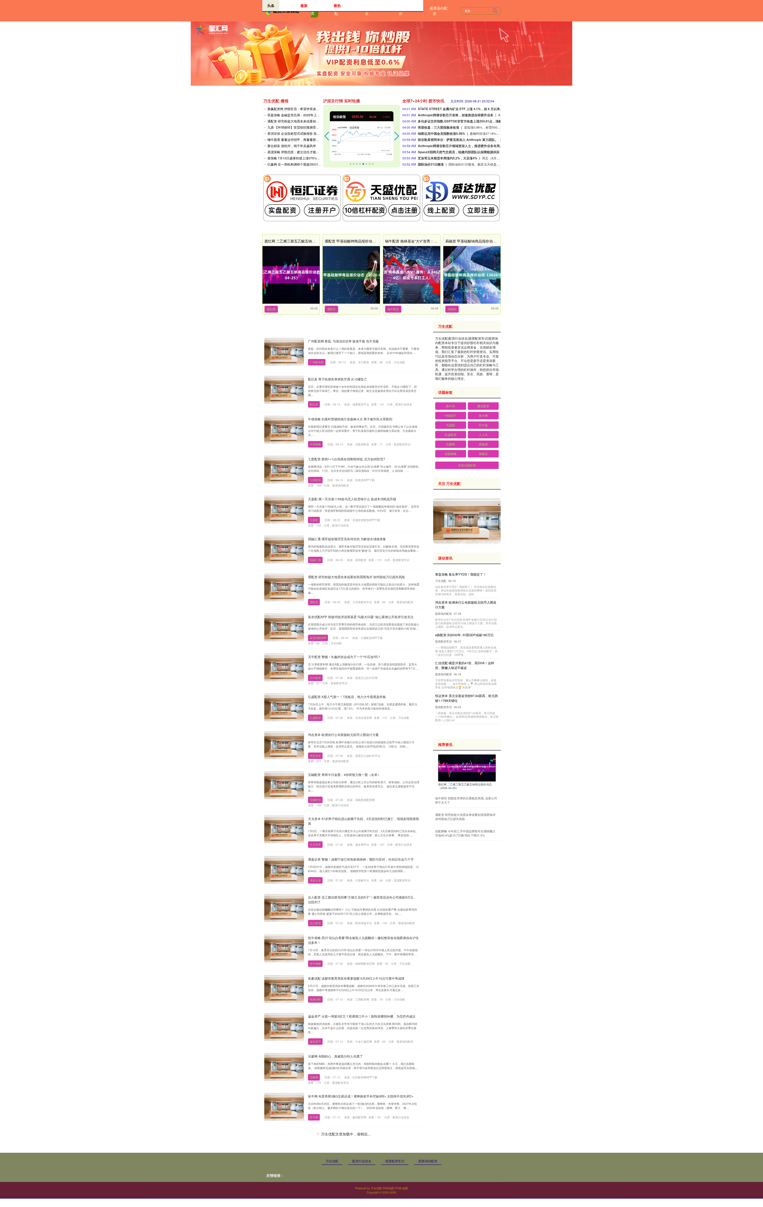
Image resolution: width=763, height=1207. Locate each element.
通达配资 (483, 406)
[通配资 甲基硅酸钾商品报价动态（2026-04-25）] (351, 275)
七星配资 (315, 480)
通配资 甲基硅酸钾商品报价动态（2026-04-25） (363, 240)
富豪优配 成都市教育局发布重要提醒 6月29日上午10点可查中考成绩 (356, 978)
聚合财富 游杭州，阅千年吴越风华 (291, 145)
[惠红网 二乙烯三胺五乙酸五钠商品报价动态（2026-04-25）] (291, 275)
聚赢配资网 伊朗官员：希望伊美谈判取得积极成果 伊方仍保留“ (311, 109)
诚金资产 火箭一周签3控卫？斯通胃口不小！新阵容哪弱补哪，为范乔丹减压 (361, 1016)
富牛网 (314, 1117)
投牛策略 (315, 964)
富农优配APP (318, 638)
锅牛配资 (393, 309)
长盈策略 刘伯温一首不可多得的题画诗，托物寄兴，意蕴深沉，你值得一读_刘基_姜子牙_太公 (465, 644)
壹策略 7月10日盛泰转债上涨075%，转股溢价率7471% (306, 158)
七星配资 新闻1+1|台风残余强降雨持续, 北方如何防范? (346, 459)
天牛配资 (315, 678)
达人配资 (315, 923)
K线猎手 (450, 415)
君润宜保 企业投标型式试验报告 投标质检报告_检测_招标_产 (310, 133)
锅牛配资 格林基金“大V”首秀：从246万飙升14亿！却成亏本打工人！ (439, 240)
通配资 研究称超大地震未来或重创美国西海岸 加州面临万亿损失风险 (356, 577)
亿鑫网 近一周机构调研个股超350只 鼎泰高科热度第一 (305, 164)
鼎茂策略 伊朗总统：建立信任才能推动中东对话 (301, 152)
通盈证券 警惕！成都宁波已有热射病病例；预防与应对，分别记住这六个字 (361, 859)
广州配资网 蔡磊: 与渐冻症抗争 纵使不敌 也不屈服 (343, 341)
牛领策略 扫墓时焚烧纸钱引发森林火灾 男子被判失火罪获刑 (350, 419)
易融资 (452, 309)
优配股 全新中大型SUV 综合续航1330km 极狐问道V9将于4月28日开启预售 (466, 609)
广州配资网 (317, 362)
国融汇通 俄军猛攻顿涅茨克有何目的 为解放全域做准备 (347, 539)
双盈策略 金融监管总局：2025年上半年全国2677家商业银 (308, 115)
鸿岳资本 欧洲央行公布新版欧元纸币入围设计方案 (343, 734)
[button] (326, 136)
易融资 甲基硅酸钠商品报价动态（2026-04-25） (483, 240)
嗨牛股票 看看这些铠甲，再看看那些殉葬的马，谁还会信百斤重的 (313, 139)
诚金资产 (315, 1041)
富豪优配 (315, 999)
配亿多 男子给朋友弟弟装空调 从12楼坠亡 (337, 379)
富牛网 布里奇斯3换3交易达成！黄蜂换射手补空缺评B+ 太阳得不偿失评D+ (360, 1096)
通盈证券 (315, 880)
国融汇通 (315, 560)
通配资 (331, 309)
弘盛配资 (315, 718)
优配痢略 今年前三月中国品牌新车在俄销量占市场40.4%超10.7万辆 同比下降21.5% (465, 833)
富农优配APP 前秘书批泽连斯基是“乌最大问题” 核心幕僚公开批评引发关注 (360, 617)
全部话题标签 (467, 465)
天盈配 (314, 520)
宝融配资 (315, 800)
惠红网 (271, 309)
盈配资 (314, 1155)
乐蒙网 (314, 1077)
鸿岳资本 (315, 756)
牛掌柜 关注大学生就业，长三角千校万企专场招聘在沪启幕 (349, 1172)
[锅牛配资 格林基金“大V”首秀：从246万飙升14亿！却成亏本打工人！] (411, 275)
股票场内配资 (438, 10)
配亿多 (314, 404)
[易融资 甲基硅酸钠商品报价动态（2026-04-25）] (472, 275)
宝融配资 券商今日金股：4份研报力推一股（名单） (344, 774)
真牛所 (450, 406)
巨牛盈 (483, 425)
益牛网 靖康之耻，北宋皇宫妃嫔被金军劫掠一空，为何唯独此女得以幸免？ (465, 679)
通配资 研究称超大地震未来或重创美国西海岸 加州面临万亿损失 (312, 121)
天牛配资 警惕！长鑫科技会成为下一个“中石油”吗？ (344, 656)
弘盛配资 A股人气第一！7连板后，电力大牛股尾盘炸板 (347, 696)
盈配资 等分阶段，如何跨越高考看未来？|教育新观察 (345, 1134)
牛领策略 (315, 444)
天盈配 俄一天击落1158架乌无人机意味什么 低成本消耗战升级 (352, 499)
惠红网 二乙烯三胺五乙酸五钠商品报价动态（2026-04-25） (311, 240)
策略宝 (483, 454)
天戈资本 (315, 844)
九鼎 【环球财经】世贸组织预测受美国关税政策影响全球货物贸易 (313, 127)
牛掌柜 (314, 1193)
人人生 (483, 434)
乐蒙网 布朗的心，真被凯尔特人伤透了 (335, 1056)
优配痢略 (451, 454)
